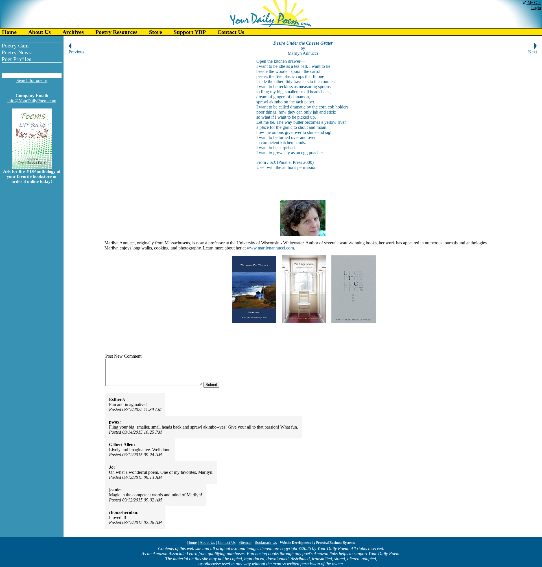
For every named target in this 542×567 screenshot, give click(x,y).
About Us (39, 32)
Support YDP (190, 32)
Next (532, 51)
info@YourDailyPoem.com (31, 100)
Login (536, 8)
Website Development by (317, 543)
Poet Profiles (16, 59)
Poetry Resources (116, 32)
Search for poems (31, 80)
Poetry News (16, 52)
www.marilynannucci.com (270, 248)
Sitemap (245, 542)
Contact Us (230, 32)
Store (155, 32)
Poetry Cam (15, 45)
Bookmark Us (266, 542)
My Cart (533, 3)
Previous (76, 51)
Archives (73, 32)
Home (9, 32)
